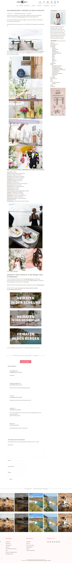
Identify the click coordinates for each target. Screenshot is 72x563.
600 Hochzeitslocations (28, 279)
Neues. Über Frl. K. (53, 78)
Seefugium (9, 192)
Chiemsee (26, 347)
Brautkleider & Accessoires (57, 65)
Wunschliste (40, 2)
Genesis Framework (40, 560)
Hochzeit (51, 64)
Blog (52, 5)
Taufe (53, 61)
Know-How (21, 13)
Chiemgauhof (28, 52)
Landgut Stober (10, 195)
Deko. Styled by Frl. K (54, 44)
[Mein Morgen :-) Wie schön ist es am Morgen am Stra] (50, 502)
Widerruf (7, 547)
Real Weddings (54, 74)
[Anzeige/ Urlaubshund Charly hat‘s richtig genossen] (7, 502)
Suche (44, 2)
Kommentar (10, 444)
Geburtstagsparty (55, 49)
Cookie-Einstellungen (30, 550)
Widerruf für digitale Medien (11, 552)
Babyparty (54, 47)
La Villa (8, 173)
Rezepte (53, 56)
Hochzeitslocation (16, 13)
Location (35, 347)
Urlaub (51, 84)
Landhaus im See (10, 189)
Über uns (28, 543)
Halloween (54, 50)
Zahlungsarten (8, 545)
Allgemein (52, 42)
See (39, 347)
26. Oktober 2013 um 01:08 (15, 409)
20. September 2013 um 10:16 (16, 372)
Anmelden (49, 560)
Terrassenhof (9, 176)
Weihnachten (52, 86)
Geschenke (39, 5)
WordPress (45, 560)
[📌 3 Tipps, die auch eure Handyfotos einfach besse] (21, 502)
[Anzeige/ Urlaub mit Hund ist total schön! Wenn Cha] (65, 502)
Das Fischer (9, 174)
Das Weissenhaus (10, 201)
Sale (55, 5)
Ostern (53, 55)
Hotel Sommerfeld (10, 188)
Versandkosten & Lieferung (11, 548)
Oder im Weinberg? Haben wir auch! (14, 289)
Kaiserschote (9, 172)
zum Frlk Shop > (25, 361)
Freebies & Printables (56, 82)
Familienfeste (46, 5)
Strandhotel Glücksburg (11, 180)
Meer (37, 347)
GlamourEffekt (12, 371)
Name (9, 460)
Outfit (51, 79)
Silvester (53, 59)
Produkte (33, 5)
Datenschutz (8, 543)
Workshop (21, 5)
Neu (17, 5)
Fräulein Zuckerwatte (39, 51)
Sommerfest (54, 60)
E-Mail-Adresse (11, 466)
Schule (53, 58)
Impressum (8, 541)
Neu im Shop (52, 77)
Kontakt (52, 2)
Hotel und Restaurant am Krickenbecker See (15, 190)
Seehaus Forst (10, 199)
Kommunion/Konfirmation (56, 52)
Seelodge (9, 182)
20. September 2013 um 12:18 (16, 384)
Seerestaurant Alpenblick (12, 198)
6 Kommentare (29, 13)
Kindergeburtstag (55, 51)
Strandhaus (9, 193)
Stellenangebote (29, 547)
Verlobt (53, 75)
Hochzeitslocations (21, 16)
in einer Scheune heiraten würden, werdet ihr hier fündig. (26, 288)
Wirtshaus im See (10, 177)
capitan (11, 408)
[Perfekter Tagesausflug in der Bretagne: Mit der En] (36, 502)
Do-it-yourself (52, 45)
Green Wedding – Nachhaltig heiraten (58, 69)
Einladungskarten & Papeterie (57, 68)
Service (24, 13)
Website (9, 472)
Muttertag (54, 54)
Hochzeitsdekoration (55, 70)
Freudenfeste (52, 46)
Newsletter (47, 2)
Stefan (11, 423)
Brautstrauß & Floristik (56, 67)
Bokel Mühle (9, 186)
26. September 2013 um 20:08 (16, 397)
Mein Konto (55, 3)
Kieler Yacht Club (10, 185)
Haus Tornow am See (11, 183)
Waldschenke (9, 196)
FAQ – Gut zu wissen (30, 545)
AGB (6, 550)
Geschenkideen (53, 63)
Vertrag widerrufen (9, 554)
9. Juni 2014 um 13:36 (14, 425)
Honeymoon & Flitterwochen (57, 73)
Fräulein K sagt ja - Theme (32, 560)
